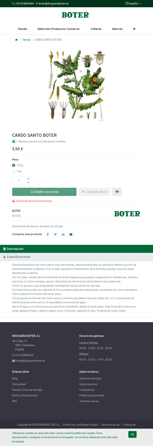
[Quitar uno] (28, 183)
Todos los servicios (90, 378)
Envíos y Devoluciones (25, 395)
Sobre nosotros (88, 384)
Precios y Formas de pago (27, 389)
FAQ (14, 401)
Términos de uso (89, 401)
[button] (133, 3)
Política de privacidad (91, 395)
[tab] (76, 249)
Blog (14, 378)
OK (132, 434)
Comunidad (19, 384)
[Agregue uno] (28, 178)
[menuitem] (22, 29)
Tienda (26, 39)
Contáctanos (86, 389)
